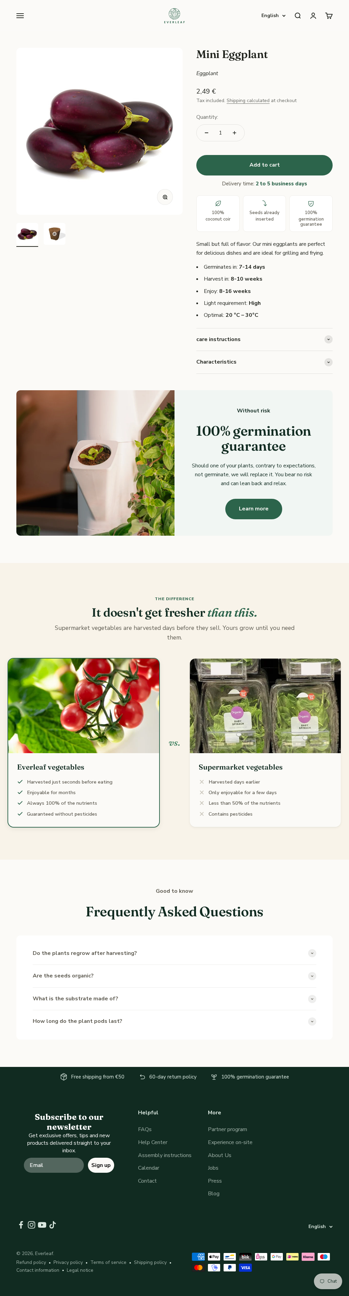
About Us (219, 1155)
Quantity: (207, 117)
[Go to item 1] (27, 235)
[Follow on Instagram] (31, 1224)
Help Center (152, 1142)
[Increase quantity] (234, 133)
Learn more (254, 508)
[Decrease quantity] (206, 133)
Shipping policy (150, 1262)
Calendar (148, 1168)
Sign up (101, 1165)
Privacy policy (68, 1262)
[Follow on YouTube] (42, 1224)
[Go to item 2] (54, 235)
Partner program (227, 1129)
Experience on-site (230, 1142)
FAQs (145, 1129)
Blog (213, 1193)
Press (215, 1181)
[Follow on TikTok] (52, 1224)
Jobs (213, 1168)
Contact (147, 1181)
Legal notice (80, 1270)
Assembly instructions (165, 1155)
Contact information (37, 1270)
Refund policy (31, 1262)
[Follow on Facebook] (21, 1224)
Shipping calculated (248, 100)
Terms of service (108, 1262)
